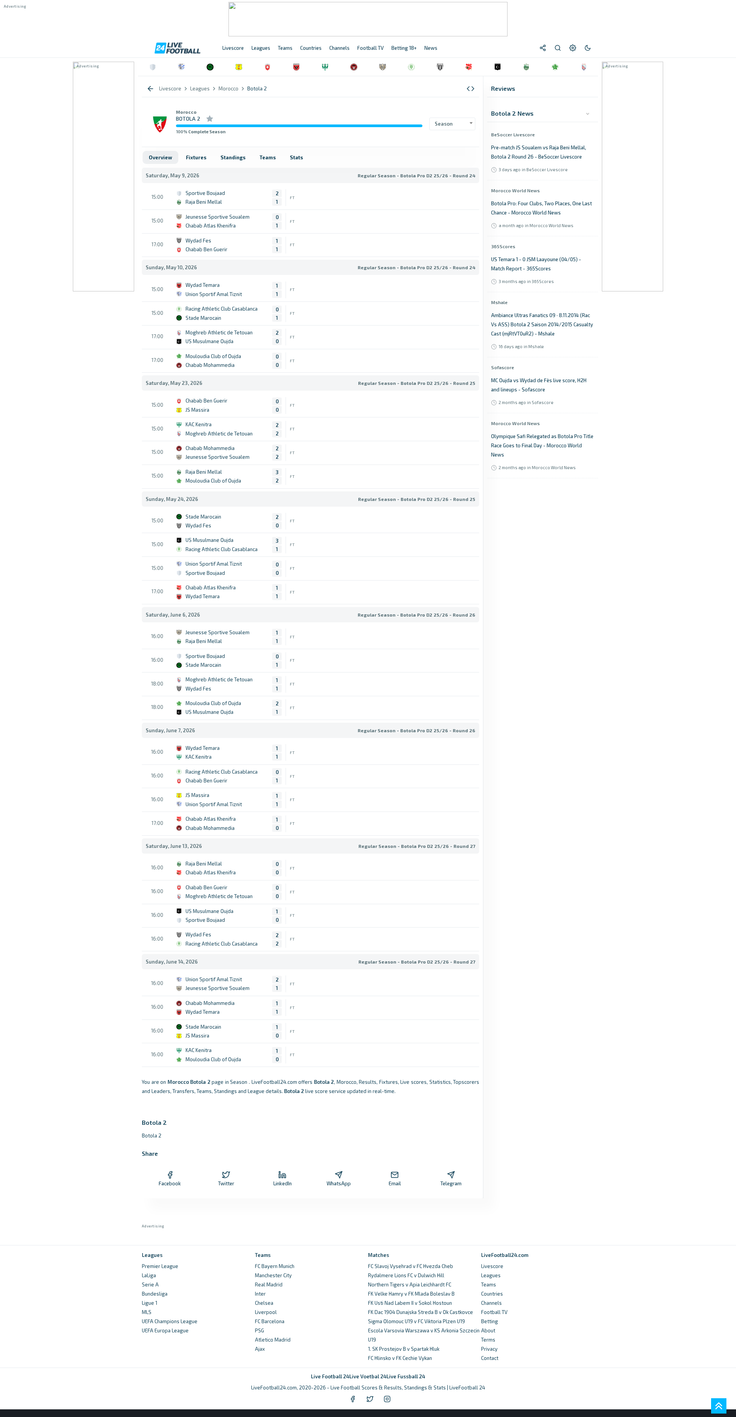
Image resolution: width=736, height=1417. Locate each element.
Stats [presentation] (296, 157)
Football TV (494, 1312)
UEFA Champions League (169, 1321)
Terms (488, 1340)
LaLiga (149, 1275)
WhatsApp (339, 1183)
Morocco (186, 112)
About (488, 1330)
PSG (259, 1330)
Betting (489, 1321)
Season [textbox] (444, 124)
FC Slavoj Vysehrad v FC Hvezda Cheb (410, 1266)
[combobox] (452, 124)
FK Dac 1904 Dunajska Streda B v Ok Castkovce (420, 1312)
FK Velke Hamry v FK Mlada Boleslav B (411, 1294)
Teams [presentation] (268, 157)
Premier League (160, 1266)
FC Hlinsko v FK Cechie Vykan (400, 1358)
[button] (470, 88)
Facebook (170, 1183)
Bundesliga (155, 1294)
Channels (491, 1303)
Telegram (451, 1183)
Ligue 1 (149, 1303)
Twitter (226, 1183)
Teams (488, 1284)
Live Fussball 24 (405, 1376)
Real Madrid (269, 1284)
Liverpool (266, 1312)
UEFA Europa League (165, 1330)
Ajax (260, 1349)
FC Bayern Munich (274, 1266)
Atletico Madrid (273, 1340)
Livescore (492, 1266)
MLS (146, 1312)
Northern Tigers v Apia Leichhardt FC (409, 1284)
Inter (260, 1294)
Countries (492, 1294)
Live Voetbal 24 (367, 1376)
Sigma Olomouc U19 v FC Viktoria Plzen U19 (416, 1321)
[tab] (160, 157)
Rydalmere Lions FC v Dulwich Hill (406, 1275)
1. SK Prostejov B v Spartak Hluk (403, 1349)
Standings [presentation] (233, 157)
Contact (489, 1358)
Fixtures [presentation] (196, 157)
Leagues (491, 1275)
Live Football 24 (330, 1376)
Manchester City (273, 1275)
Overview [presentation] (160, 157)
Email (395, 1183)
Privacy (489, 1349)
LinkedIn (282, 1183)
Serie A (150, 1284)
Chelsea (264, 1303)
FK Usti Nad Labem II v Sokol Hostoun (410, 1303)
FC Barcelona (269, 1321)
